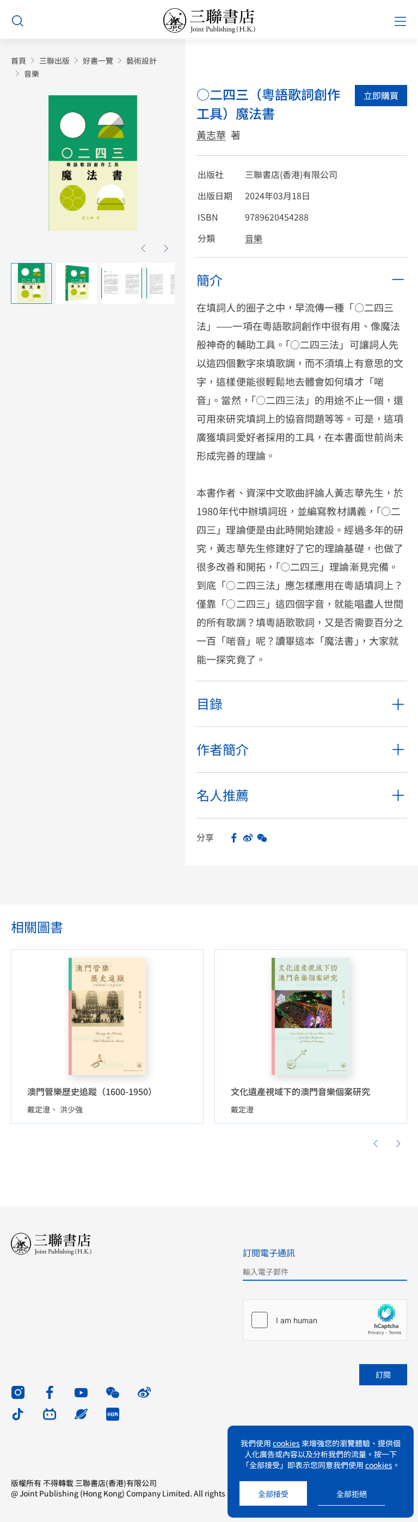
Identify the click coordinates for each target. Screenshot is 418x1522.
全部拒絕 (351, 1493)
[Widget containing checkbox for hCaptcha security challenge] (325, 1320)
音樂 (31, 74)
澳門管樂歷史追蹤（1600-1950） (92, 1091)
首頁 (18, 61)
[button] (143, 248)
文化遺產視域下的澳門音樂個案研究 (300, 1091)
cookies (286, 1443)
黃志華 (211, 134)
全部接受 (273, 1493)
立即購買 (381, 95)
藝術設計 (141, 61)
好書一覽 (98, 61)
